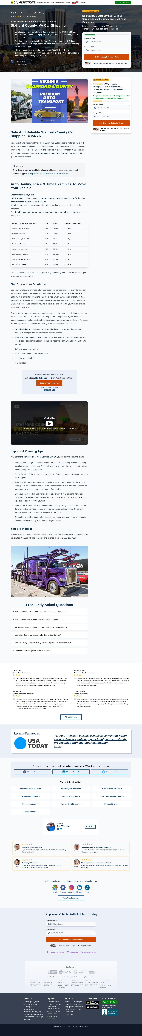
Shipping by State (30, 1009)
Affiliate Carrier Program (73, 1009)
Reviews (57, 2)
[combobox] (106, 41)
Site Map (27, 1019)
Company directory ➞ (71, 796)
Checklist (83, 2)
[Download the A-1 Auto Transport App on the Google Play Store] (92, 1003)
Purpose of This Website (73, 1004)
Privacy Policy (52, 1016)
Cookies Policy (52, 1014)
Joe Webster (21, 61)
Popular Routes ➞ (111, 804)
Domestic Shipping (30, 1012)
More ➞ (90, 827)
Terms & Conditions (53, 1011)
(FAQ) (39, 1012)
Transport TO (89, 47)
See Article (58, 747)
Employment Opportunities (74, 1007)
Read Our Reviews (30, 1004)
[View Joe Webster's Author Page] (51, 827)
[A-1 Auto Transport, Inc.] (23, 2)
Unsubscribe (51, 1019)
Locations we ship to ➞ (30, 796)
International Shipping (31, 1014)
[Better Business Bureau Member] (110, 1012)
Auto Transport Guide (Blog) (33, 1017)
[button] (123, 2)
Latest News (69, 1012)
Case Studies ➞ (30, 812)
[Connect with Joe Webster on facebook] (58, 829)
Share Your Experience (71, 898)
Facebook (63, 892)
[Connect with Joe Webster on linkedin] (61, 829)
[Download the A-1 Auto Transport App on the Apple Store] (92, 1007)
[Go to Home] (11, 13)
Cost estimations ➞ (30, 804)
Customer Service (53, 1002)
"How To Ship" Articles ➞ (111, 788)
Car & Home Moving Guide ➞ (112, 796)
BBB (87, 892)
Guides (68, 2)
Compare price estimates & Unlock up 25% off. (48, 173)
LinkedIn (79, 892)
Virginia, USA (19, 13)
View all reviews (71, 717)
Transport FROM (90, 38)
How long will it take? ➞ (71, 788)
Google (54, 892)
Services (43, 2)
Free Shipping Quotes (31, 1002)
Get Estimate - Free (107, 57)
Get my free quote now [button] (49, 383)
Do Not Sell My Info (53, 1009)
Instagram (71, 892)
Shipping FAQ (28, 1007)
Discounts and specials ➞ (30, 788)
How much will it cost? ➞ (71, 804)
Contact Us (69, 1014)
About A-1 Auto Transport (73, 1002)
